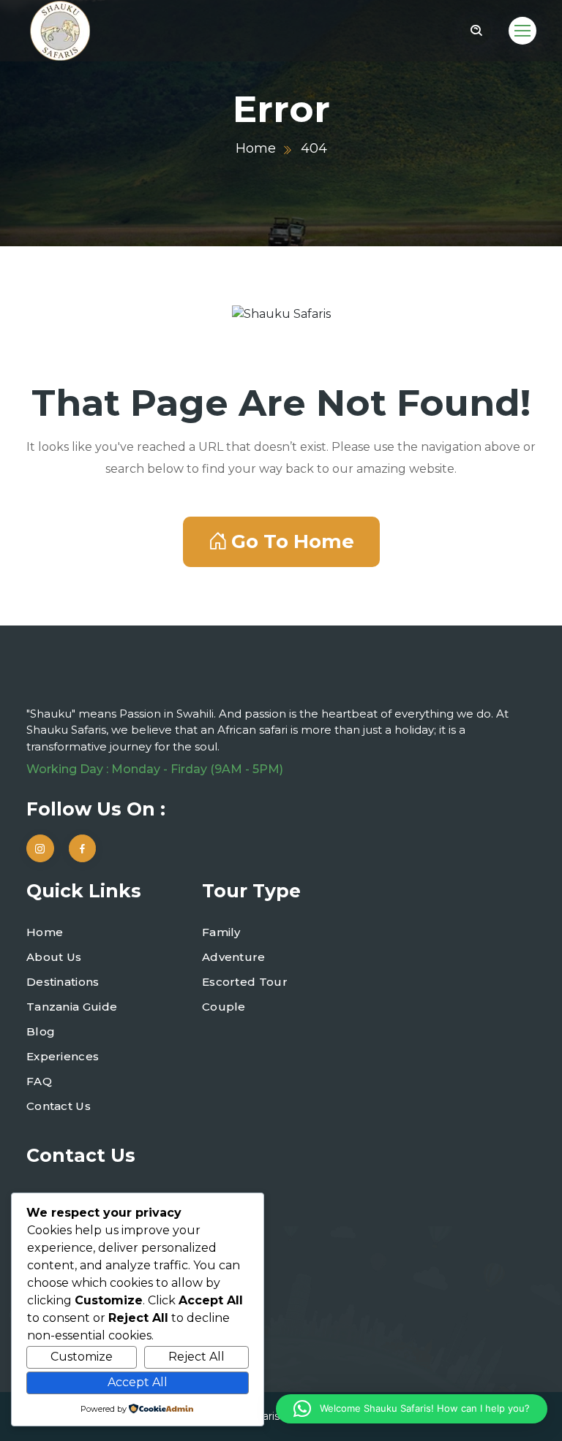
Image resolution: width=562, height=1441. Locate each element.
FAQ (39, 1081)
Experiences (62, 1056)
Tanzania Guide (71, 1007)
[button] (411, 1408)
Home (256, 148)
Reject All (196, 1357)
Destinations (63, 982)
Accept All (138, 1382)
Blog (40, 1031)
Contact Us (58, 1106)
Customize (81, 1357)
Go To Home (292, 541)
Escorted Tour (245, 982)
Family (221, 932)
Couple (224, 1007)
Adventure (234, 957)
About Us (53, 957)
